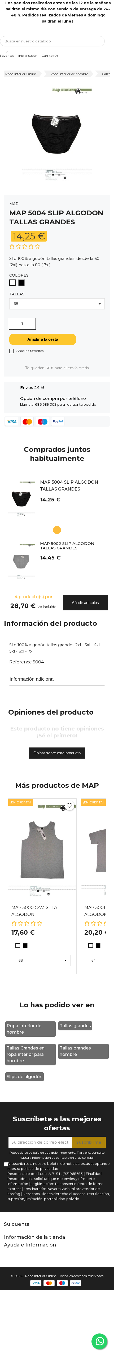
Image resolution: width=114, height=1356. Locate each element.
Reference (20, 661)
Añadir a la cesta (42, 339)
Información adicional (32, 679)
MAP (14, 204)
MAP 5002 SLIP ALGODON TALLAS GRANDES (67, 545)
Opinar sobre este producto (57, 753)
